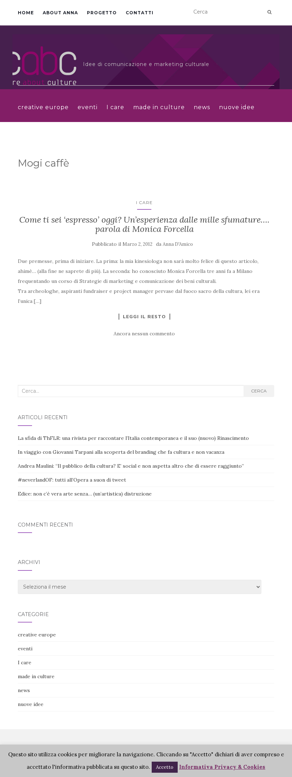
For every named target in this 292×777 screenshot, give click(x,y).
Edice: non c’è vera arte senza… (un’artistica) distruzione (85, 494)
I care (115, 107)
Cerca (259, 390)
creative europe (43, 107)
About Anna (60, 12)
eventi (88, 107)
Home (26, 12)
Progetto (102, 12)
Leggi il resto (144, 316)
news (202, 107)
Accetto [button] (164, 767)
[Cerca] (269, 12)
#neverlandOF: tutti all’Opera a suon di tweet (72, 480)
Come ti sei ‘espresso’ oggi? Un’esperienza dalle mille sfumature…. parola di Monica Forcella (144, 224)
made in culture (159, 107)
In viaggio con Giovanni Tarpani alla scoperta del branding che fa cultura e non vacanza (121, 452)
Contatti (139, 12)
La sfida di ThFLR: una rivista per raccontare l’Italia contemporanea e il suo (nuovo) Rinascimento (133, 438)
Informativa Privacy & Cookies (222, 766)
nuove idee (237, 107)
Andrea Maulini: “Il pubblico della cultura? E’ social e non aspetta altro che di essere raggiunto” (131, 466)
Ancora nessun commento (144, 333)
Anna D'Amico (178, 244)
